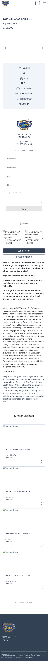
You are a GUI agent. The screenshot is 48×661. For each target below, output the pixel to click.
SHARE (25, 223)
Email (25, 141)
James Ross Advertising (24, 658)
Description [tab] (24, 251)
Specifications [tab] (24, 257)
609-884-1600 (10, 637)
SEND (24, 209)
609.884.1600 (26, 144)
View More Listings (24, 150)
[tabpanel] (24, 333)
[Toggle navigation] (44, 3)
